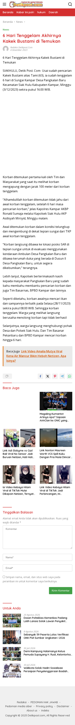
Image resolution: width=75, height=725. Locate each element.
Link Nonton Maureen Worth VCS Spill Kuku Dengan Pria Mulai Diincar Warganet (55, 454)
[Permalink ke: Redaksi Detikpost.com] (6, 48)
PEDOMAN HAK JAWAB (44, 702)
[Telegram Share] (62, 376)
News (6, 29)
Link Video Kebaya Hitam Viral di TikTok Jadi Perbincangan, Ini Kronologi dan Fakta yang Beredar (56, 491)
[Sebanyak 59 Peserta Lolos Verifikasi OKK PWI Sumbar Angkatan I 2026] (12, 637)
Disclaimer (63, 706)
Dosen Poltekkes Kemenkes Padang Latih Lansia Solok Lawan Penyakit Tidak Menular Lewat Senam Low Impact (45, 619)
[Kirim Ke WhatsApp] (69, 376)
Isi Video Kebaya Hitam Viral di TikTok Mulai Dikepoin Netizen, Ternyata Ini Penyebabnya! (19, 491)
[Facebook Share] (40, 376)
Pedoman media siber (18, 706)
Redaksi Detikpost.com (21, 47)
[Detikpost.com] (26, 4)
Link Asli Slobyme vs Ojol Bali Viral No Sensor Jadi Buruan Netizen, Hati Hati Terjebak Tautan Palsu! (18, 454)
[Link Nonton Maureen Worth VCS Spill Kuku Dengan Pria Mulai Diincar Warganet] (56, 438)
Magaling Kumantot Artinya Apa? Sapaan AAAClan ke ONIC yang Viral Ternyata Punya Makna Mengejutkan (53, 417)
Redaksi (22, 702)
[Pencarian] (70, 4)
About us (32, 710)
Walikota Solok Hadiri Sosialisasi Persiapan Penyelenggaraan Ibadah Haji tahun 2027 (45, 669)
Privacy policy (44, 706)
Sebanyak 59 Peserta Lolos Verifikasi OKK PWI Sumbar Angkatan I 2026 (46, 636)
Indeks (45, 710)
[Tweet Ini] (47, 376)
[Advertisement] (37, 133)
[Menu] (5, 4)
